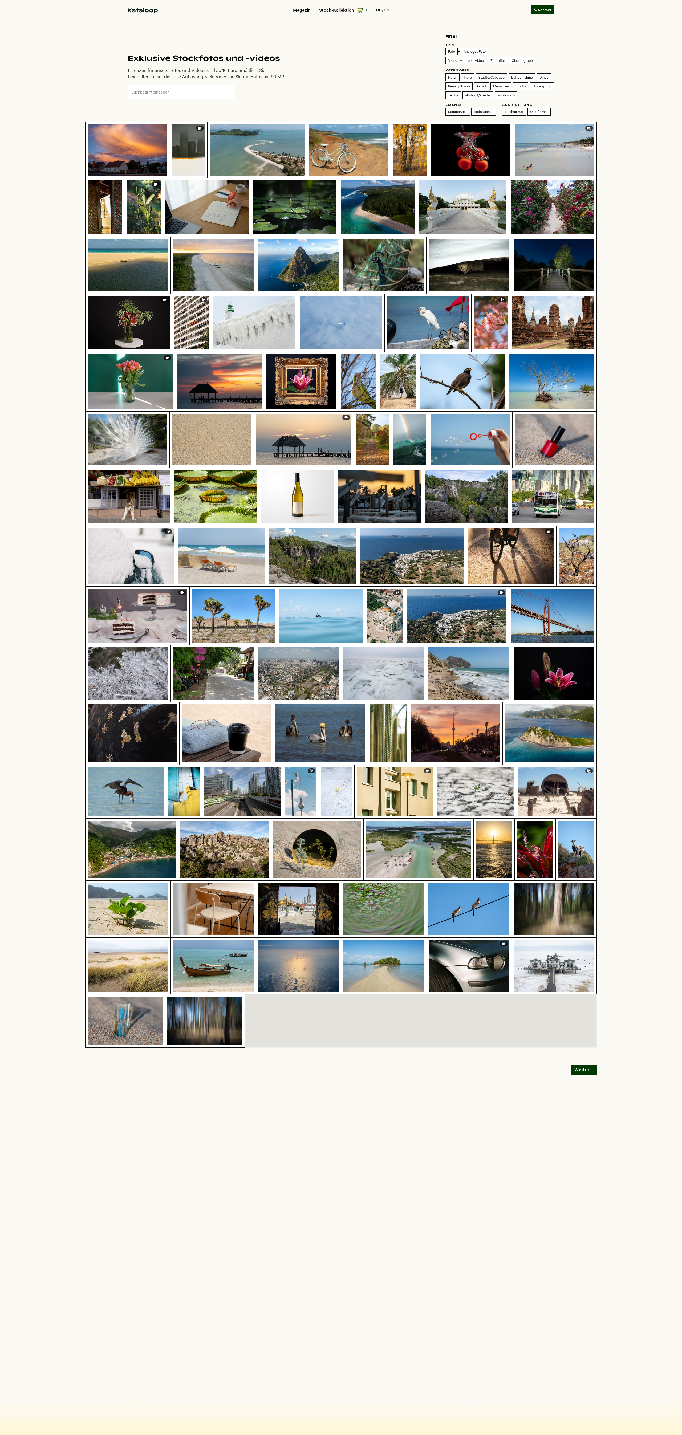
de (378, 10)
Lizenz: (453, 105)
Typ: (449, 45)
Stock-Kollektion (336, 10)
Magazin (302, 10)
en (386, 10)
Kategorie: (457, 70)
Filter (451, 36)
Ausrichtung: (518, 105)
